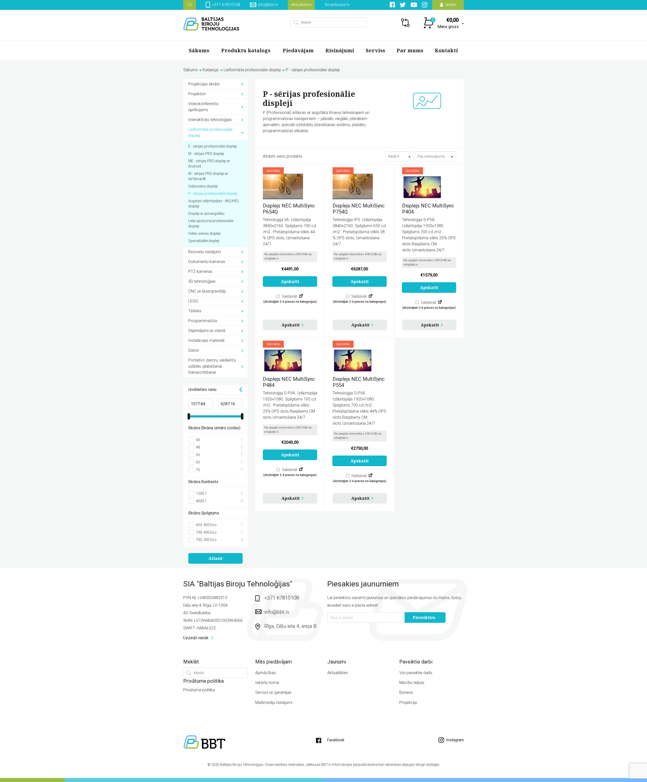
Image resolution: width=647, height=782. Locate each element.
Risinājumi (339, 50)
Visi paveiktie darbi (415, 672)
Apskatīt (291, 325)
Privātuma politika (199, 690)
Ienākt (450, 4)
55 (198, 455)
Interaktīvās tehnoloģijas (210, 119)
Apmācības (265, 672)
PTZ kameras (200, 271)
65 (198, 462)
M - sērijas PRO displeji (206, 154)
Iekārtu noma (267, 682)
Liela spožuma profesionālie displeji (210, 223)
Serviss (375, 50)
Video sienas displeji (204, 233)
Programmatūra (202, 320)
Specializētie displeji (203, 241)
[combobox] (399, 156)
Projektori (196, 93)
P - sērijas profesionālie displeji (212, 194)
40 (198, 440)
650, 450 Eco (206, 525)
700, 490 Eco (206, 532)
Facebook (335, 740)
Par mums (410, 50)
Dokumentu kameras (206, 261)
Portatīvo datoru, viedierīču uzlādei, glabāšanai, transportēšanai (212, 366)
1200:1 (201, 493)
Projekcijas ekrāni (203, 84)
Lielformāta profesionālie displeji (252, 69)
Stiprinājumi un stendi (206, 330)
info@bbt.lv (268, 4)
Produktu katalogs (245, 50)
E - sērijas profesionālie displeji (212, 146)
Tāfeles (194, 311)
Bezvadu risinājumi (204, 251)
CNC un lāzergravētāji (207, 291)
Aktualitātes (301, 4)
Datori (193, 350)
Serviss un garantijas (273, 692)
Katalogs (211, 69)
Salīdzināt (289, 296)
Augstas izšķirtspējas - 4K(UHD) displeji (213, 203)
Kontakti (446, 50)
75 (198, 470)
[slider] (189, 416)
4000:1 (201, 501)
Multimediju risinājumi (273, 702)
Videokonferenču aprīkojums (203, 106)
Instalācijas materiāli (206, 340)
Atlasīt (216, 558)
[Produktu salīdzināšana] (301, 296)
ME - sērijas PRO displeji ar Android (209, 163)
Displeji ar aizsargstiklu (206, 213)
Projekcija (408, 702)
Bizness (406, 692)
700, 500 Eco (206, 540)
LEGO (193, 301)
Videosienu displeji (203, 186)
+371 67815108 (225, 4)
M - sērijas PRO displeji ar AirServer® (208, 176)
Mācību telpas (411, 682)
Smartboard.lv (337, 4)
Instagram (454, 740)
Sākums (199, 50)
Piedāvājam (298, 50)
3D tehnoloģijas (202, 281)
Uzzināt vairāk (196, 637)
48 (198, 447)
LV (190, 4)
